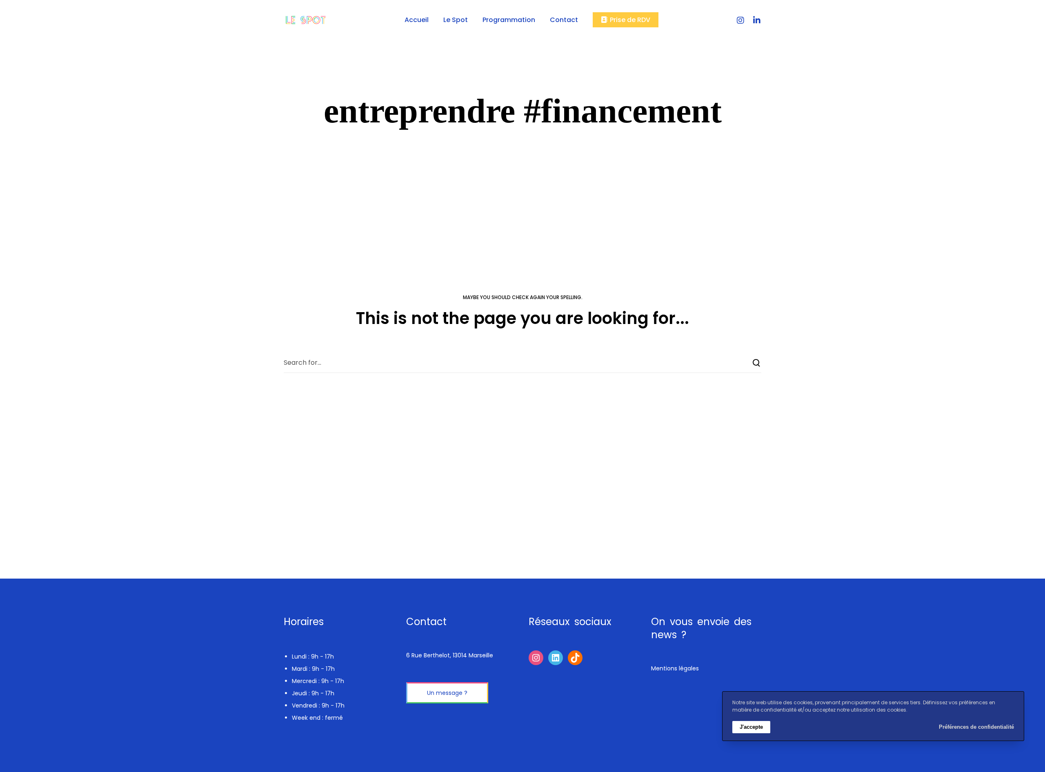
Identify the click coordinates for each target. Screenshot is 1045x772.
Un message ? (447, 693)
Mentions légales (675, 668)
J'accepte (751, 727)
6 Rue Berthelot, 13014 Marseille (449, 655)
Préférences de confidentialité (976, 727)
